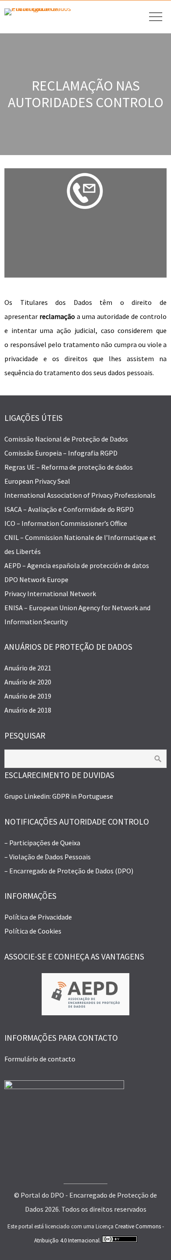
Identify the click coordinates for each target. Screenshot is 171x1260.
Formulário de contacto (39, 1058)
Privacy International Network (50, 593)
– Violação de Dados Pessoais (47, 856)
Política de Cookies (32, 931)
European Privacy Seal (37, 481)
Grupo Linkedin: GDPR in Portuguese (58, 796)
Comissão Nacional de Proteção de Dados (66, 438)
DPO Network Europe (36, 579)
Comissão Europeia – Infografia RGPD (61, 453)
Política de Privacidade (38, 916)
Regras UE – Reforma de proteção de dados (68, 467)
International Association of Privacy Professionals (80, 495)
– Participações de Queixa (42, 842)
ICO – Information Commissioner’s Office (65, 523)
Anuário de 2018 (27, 710)
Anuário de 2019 (27, 696)
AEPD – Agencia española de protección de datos (76, 565)
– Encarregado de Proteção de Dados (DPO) (68, 870)
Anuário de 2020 (27, 681)
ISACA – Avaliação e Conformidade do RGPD (69, 509)
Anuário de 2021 (27, 667)
